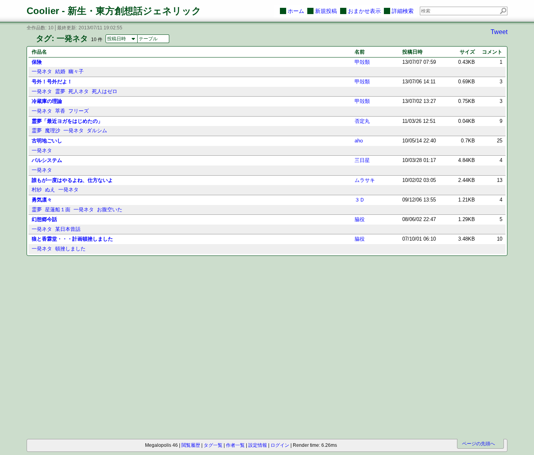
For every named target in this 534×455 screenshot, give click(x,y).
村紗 (37, 189)
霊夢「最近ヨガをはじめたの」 (67, 121)
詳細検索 (403, 11)
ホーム (296, 11)
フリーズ (78, 111)
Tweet (499, 32)
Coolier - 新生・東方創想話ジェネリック (114, 10)
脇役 (360, 219)
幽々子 (76, 71)
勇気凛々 (42, 200)
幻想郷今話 (44, 219)
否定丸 (362, 121)
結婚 (60, 71)
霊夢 (60, 91)
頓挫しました (70, 249)
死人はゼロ (104, 91)
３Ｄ (360, 200)
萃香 (60, 111)
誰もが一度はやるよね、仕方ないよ (72, 180)
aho (359, 141)
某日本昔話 (68, 229)
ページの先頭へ (478, 443)
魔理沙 (52, 130)
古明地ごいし (47, 141)
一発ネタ (42, 71)
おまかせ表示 (364, 11)
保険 (37, 62)
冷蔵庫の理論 (47, 101)
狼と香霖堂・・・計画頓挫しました (72, 239)
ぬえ (50, 189)
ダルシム (97, 130)
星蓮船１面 (57, 209)
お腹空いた (109, 209)
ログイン (280, 445)
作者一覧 (235, 445)
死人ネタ (78, 91)
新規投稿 (326, 11)
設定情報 (257, 445)
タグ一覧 (213, 445)
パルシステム (47, 160)
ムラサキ (365, 180)
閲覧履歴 (190, 445)
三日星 (362, 160)
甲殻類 (362, 62)
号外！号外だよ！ (52, 82)
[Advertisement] (71, 303)
